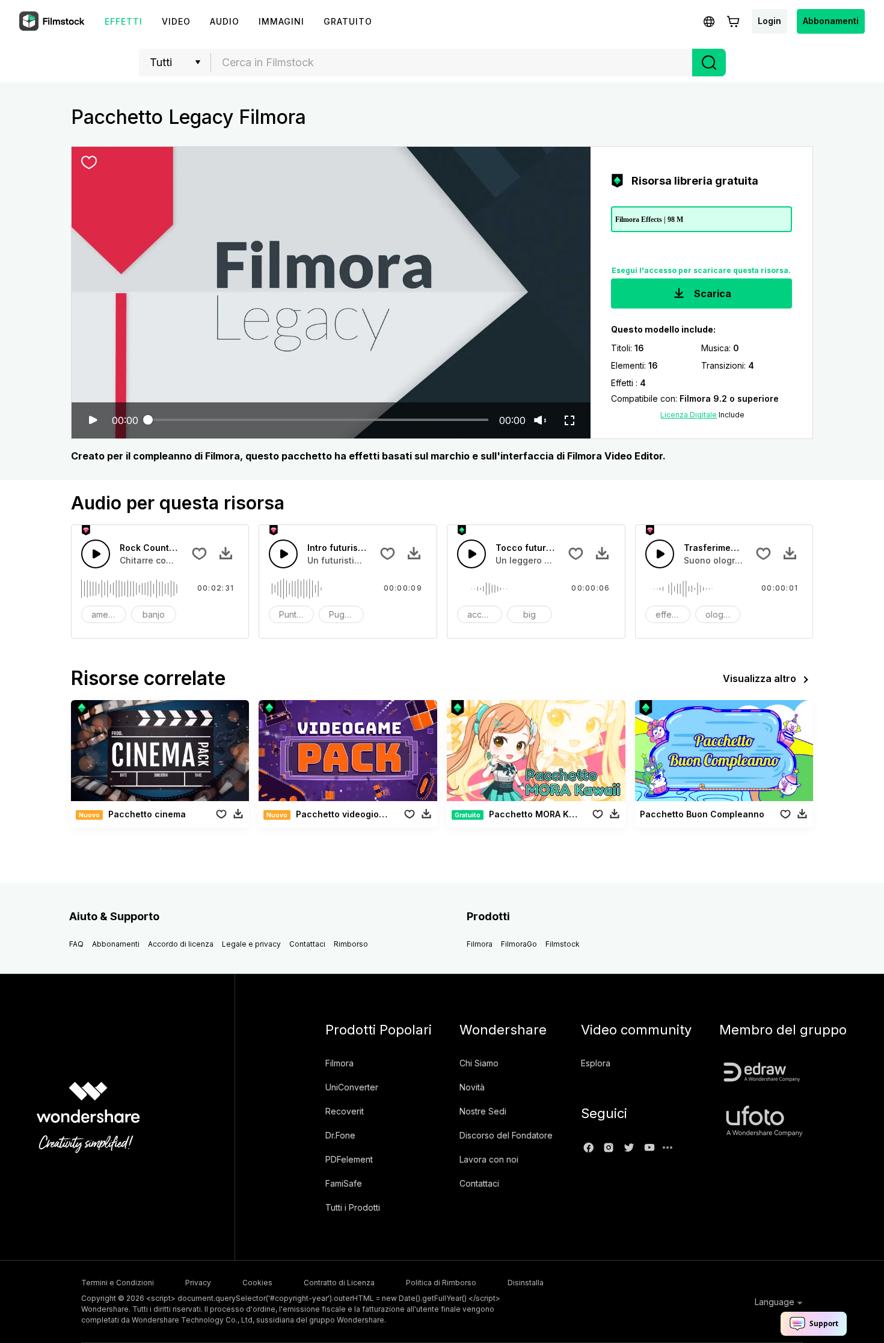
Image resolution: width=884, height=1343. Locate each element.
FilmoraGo (519, 943)
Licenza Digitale (688, 414)
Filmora (480, 943)
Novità (472, 1087)
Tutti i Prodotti (352, 1207)
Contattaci (307, 943)
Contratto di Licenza (339, 1282)
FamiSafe (343, 1183)
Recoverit (344, 1111)
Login (769, 21)
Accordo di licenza (180, 943)
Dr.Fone (340, 1135)
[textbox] (452, 62)
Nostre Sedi (482, 1111)
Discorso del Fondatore (506, 1135)
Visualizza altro (759, 678)
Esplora (595, 1063)
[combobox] (451, 62)
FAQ (76, 943)
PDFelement (349, 1159)
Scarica (711, 293)
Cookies (257, 1282)
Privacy (198, 1282)
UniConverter (351, 1087)
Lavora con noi (488, 1159)
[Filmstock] (53, 21)
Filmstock (562, 943)
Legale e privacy (251, 943)
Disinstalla (526, 1282)
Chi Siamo (479, 1063)
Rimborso (351, 943)
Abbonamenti (831, 21)
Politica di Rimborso (441, 1282)
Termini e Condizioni (117, 1282)
